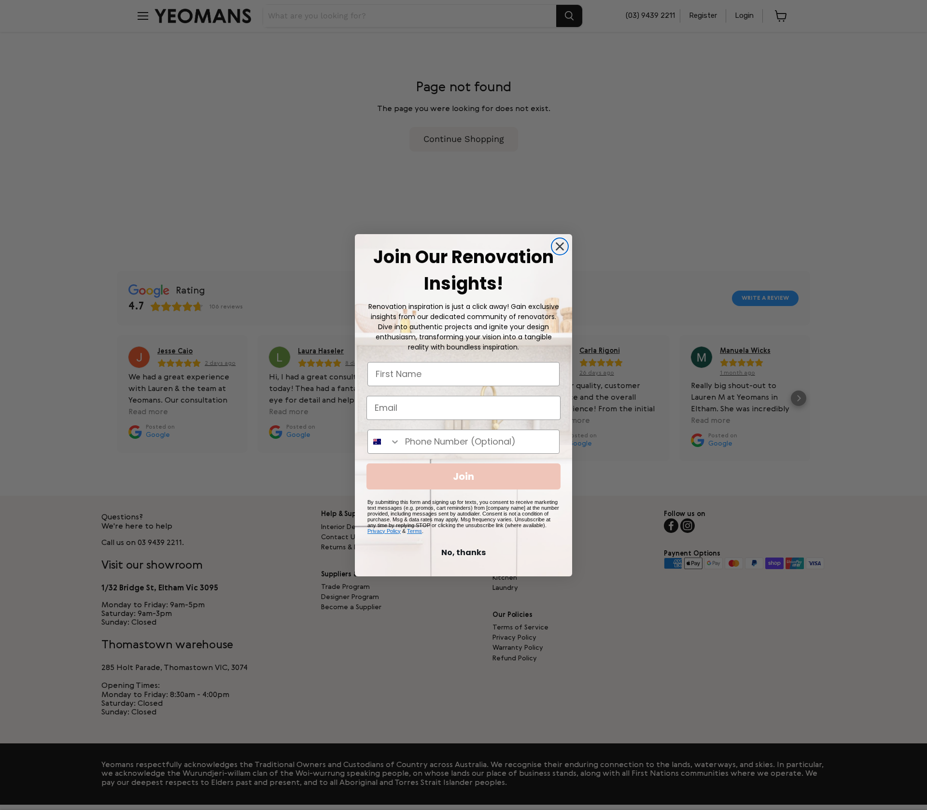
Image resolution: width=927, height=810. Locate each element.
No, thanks (463, 552)
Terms (414, 531)
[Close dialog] (559, 246)
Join (463, 476)
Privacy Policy (384, 531)
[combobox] (384, 441)
